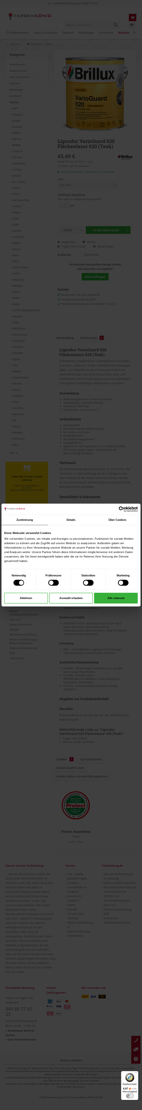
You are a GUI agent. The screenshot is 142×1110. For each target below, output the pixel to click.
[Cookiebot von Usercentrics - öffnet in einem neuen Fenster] (121, 509)
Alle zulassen (116, 598)
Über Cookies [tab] (117, 519)
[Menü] (136, 1073)
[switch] (53, 583)
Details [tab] (71, 519)
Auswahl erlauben (71, 598)
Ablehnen (26, 598)
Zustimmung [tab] (24, 519)
